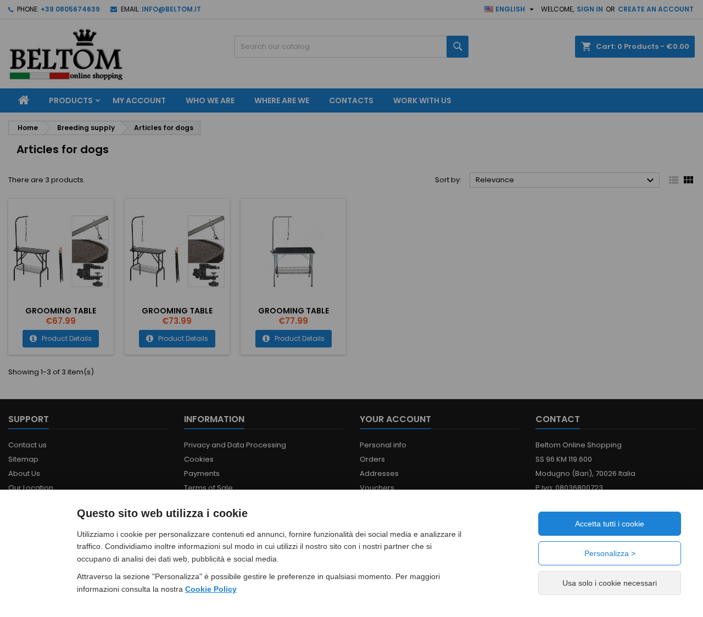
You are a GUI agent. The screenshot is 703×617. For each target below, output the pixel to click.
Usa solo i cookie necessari (609, 583)
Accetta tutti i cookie (609, 523)
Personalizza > (609, 553)
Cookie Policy (211, 589)
